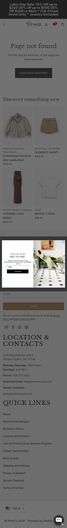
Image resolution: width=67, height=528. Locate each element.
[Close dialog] (63, 242)
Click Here (18, 271)
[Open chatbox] (59, 520)
